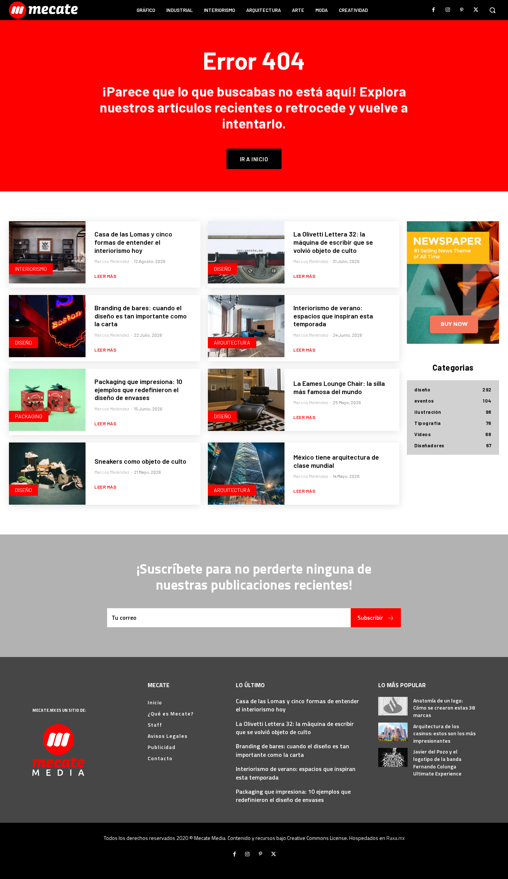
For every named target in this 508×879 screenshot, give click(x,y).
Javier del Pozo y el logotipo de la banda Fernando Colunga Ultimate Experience (437, 762)
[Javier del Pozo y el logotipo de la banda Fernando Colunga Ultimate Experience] (393, 757)
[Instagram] (448, 10)
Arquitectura (232, 342)
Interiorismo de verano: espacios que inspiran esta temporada (333, 316)
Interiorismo (31, 269)
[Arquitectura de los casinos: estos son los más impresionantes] (393, 732)
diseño (222, 269)
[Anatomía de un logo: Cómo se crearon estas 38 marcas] (393, 706)
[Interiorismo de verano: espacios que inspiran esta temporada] (246, 326)
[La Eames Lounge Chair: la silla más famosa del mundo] (246, 400)
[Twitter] (476, 10)
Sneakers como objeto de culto (140, 461)
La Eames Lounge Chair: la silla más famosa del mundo (339, 387)
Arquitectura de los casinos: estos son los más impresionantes (444, 733)
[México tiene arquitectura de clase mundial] (246, 473)
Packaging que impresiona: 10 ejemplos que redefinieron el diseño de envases (138, 389)
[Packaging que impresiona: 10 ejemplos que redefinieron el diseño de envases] (47, 400)
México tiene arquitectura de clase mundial (336, 461)
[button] (492, 10)
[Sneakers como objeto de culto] (47, 473)
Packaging (28, 416)
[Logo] (44, 10)
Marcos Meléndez (111, 261)
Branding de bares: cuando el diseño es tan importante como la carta (140, 316)
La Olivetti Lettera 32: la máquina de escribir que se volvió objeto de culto (333, 242)
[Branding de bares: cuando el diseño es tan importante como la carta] (47, 326)
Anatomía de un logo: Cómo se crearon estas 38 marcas (444, 707)
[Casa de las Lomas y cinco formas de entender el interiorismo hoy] (47, 252)
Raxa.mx (395, 838)
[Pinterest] (462, 10)
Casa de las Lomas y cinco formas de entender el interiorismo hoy (133, 242)
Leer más (105, 276)
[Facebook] (433, 10)
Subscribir (370, 617)
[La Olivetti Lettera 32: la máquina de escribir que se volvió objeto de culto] (246, 252)
